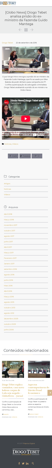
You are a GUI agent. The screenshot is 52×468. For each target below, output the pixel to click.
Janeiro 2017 (9, 264)
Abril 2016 (8, 291)
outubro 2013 (9, 308)
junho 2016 (8, 280)
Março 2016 (9, 297)
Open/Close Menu (5, 3)
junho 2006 (9, 329)
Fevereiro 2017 (10, 258)
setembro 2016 (10, 269)
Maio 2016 (8, 286)
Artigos (7, 183)
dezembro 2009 (11, 318)
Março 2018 (9, 220)
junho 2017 (8, 242)
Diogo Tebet (7, 43)
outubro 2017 (9, 231)
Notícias (7, 144)
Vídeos (15, 144)
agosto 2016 (9, 275)
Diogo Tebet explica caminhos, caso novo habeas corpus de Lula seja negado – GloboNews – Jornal (13, 390)
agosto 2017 (9, 236)
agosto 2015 (9, 302)
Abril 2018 (8, 214)
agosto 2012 (9, 313)
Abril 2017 (8, 247)
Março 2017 (9, 253)
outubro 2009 (10, 324)
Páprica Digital (29, 443)
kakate (6, 414)
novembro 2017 (10, 225)
